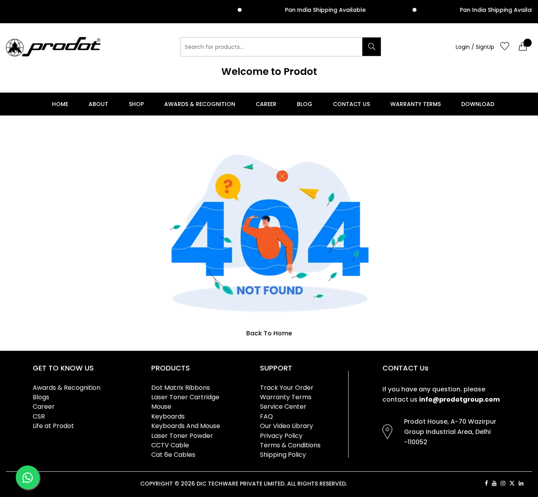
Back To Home (269, 333)
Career (266, 104)
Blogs (41, 397)
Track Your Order (287, 387)
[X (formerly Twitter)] (512, 483)
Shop (136, 104)
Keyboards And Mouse (185, 425)
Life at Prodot (53, 425)
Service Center (283, 406)
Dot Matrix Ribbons (180, 387)
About (98, 104)
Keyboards (168, 416)
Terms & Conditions (290, 445)
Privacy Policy (281, 435)
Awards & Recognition (199, 104)
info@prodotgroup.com (459, 399)
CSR (39, 416)
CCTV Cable (170, 445)
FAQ (266, 416)
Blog (304, 104)
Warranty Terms (415, 104)
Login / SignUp (475, 47)
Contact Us (351, 104)
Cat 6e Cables (173, 454)
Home (60, 104)
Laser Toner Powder (182, 435)
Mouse (161, 406)
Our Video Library (286, 425)
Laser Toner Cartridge (185, 397)
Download (477, 104)
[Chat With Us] (27, 477)
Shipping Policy (283, 454)
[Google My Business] (529, 483)
